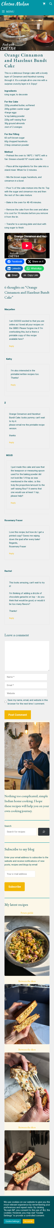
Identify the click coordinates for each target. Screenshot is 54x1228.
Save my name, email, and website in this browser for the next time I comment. (28, 702)
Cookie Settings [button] (12, 1221)
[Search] (44, 832)
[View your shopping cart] (44, 4)
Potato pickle (27, 912)
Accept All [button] (28, 1221)
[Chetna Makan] (15, 4)
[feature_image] (27, 945)
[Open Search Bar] (50, 4)
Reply (11, 346)
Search (7, 826)
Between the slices (27, 981)
